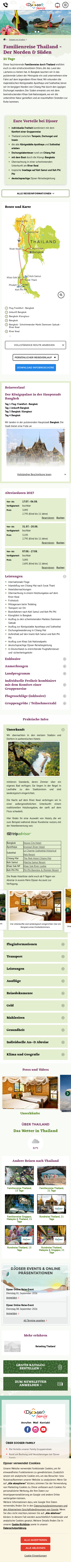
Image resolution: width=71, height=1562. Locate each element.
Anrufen (26, 1422)
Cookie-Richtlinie (21, 1524)
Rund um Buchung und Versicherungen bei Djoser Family (34, 1456)
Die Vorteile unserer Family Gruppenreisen (30, 1449)
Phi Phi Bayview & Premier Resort (41, 870)
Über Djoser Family (20, 1443)
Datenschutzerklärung (14, 1528)
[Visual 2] (35, 31)
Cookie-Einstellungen (35, 1555)
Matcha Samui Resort (34, 862)
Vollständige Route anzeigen (34, 345)
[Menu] (65, 5)
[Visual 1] (32, 31)
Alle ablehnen (35, 1547)
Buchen (60, 517)
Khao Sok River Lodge (34, 866)
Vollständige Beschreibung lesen (34, 474)
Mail (35, 1422)
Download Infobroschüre (35, 367)
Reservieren (48, 517)
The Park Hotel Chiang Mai (37, 858)
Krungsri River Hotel (34, 846)
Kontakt (45, 1422)
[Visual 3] (38, 31)
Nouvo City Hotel (32, 842)
